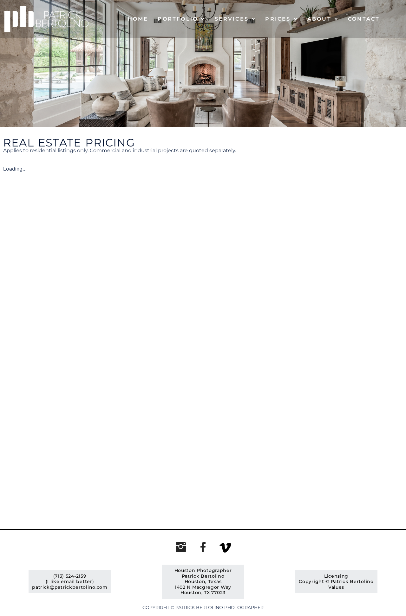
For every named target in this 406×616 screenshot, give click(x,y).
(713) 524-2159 (70, 576)
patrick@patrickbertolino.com (70, 587)
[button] (181, 19)
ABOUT (319, 19)
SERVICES (232, 19)
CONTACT (364, 19)
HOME (138, 19)
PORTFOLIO (178, 19)
